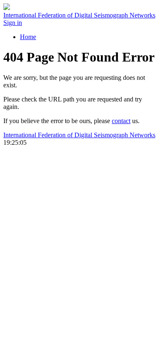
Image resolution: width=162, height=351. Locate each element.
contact (121, 120)
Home (28, 36)
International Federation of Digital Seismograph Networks (79, 134)
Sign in (12, 22)
